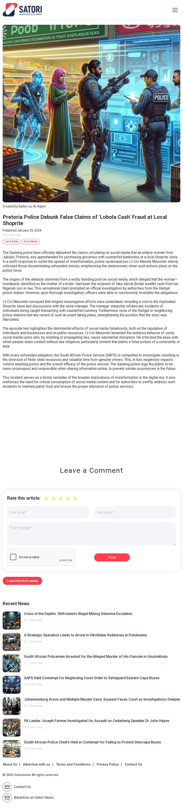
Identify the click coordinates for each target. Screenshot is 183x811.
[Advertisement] (91, 424)
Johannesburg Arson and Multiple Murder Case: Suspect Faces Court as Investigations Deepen (102, 699)
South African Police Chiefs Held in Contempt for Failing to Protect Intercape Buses (92, 742)
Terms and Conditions (73, 764)
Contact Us (133, 764)
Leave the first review (22, 581)
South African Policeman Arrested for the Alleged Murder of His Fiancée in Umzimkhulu (96, 656)
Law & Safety (11, 241)
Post (112, 557)
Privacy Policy (108, 764)
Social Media (30, 241)
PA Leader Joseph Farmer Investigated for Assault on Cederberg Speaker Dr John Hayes (96, 721)
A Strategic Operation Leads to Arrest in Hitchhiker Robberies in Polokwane (85, 635)
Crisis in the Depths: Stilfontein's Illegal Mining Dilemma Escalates (78, 614)
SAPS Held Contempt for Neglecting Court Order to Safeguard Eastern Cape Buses (92, 678)
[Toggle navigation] (175, 10)
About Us (10, 764)
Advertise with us (36, 764)
